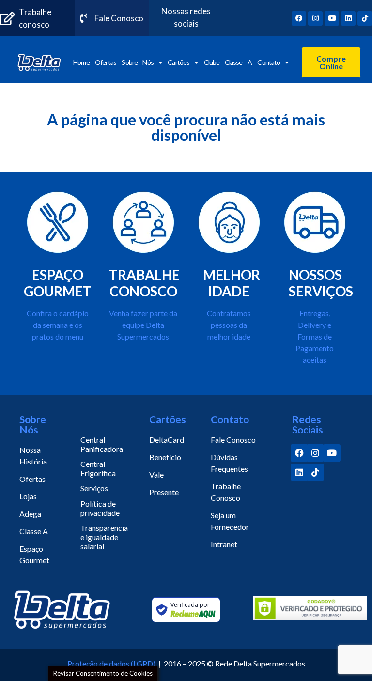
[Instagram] (315, 18)
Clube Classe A (228, 62)
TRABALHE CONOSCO (144, 282)
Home (81, 62)
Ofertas (105, 62)
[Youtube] (332, 18)
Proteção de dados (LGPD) (111, 663)
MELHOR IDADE (231, 282)
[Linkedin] (348, 18)
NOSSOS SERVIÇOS (321, 282)
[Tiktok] (364, 18)
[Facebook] (299, 18)
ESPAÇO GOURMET (58, 282)
